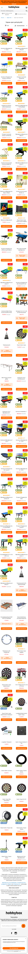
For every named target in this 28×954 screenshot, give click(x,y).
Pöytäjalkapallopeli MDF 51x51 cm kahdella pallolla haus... (6, 617)
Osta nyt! (14, 4)
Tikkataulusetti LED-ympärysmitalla (21, 584)
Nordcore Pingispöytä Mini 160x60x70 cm (21, 283)
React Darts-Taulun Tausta (21, 828)
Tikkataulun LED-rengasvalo (6, 651)
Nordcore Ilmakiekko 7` (21, 411)
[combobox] (14, 11)
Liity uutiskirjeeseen (13, 948)
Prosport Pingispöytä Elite (21, 498)
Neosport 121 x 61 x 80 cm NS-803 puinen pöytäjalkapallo (21, 311)
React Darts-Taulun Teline (6, 857)
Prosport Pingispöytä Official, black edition (6, 249)
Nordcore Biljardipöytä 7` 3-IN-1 (6, 49)
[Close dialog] (25, 938)
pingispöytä (4, 884)
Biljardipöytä (5, 882)
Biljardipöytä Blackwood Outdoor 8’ (6, 498)
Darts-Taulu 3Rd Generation (7, 800)
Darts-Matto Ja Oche (6, 770)
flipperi (9, 884)
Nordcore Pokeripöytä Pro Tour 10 (6, 469)
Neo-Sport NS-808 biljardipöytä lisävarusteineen (21, 249)
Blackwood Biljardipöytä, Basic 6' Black (6, 192)
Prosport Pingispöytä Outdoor (21, 526)
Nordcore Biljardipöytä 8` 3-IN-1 (21, 469)
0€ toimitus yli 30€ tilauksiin (8, 14)
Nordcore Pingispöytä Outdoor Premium (6, 77)
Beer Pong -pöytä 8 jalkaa (6, 378)
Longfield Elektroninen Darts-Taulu (21, 714)
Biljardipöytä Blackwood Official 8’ (21, 49)
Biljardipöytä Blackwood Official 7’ (6, 584)
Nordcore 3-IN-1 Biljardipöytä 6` (6, 412)
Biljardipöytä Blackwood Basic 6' (21, 135)
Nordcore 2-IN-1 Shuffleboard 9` (21, 378)
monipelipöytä (16, 884)
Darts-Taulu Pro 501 (21, 799)
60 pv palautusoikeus (21, 14)
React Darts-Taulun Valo (6, 828)
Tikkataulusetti (6, 345)
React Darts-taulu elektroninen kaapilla (21, 220)
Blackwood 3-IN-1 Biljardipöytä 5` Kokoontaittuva (21, 857)
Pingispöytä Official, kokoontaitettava (6, 106)
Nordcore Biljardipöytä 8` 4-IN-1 (21, 440)
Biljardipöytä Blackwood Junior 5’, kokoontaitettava (21, 163)
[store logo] (14, 7)
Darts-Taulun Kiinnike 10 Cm (21, 742)
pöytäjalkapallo (13, 882)
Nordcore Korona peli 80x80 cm (21, 192)
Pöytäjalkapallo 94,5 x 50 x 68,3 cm (6, 555)
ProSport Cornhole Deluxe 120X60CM (6, 135)
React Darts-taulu (21, 345)
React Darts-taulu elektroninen (6, 685)
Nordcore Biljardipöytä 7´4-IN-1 (7, 440)
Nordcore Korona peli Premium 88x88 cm (6, 163)
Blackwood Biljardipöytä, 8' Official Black (6, 526)
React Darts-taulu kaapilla (21, 651)
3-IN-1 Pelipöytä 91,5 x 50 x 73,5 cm (21, 685)
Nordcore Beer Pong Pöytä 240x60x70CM (6, 311)
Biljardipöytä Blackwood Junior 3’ (6, 283)
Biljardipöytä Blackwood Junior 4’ (21, 555)
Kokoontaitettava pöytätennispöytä (21, 617)
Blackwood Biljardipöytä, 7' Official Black (21, 106)
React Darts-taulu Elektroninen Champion (6, 714)
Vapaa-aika (9, 17)
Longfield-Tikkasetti (6, 742)
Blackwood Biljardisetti (6, 220)
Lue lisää (14, 929)
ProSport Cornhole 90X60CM (21, 77)
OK (23, 926)
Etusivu (2, 17)
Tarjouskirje (14, 917)
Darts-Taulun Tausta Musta (21, 771)
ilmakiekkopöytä (21, 882)
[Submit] (26, 11)
